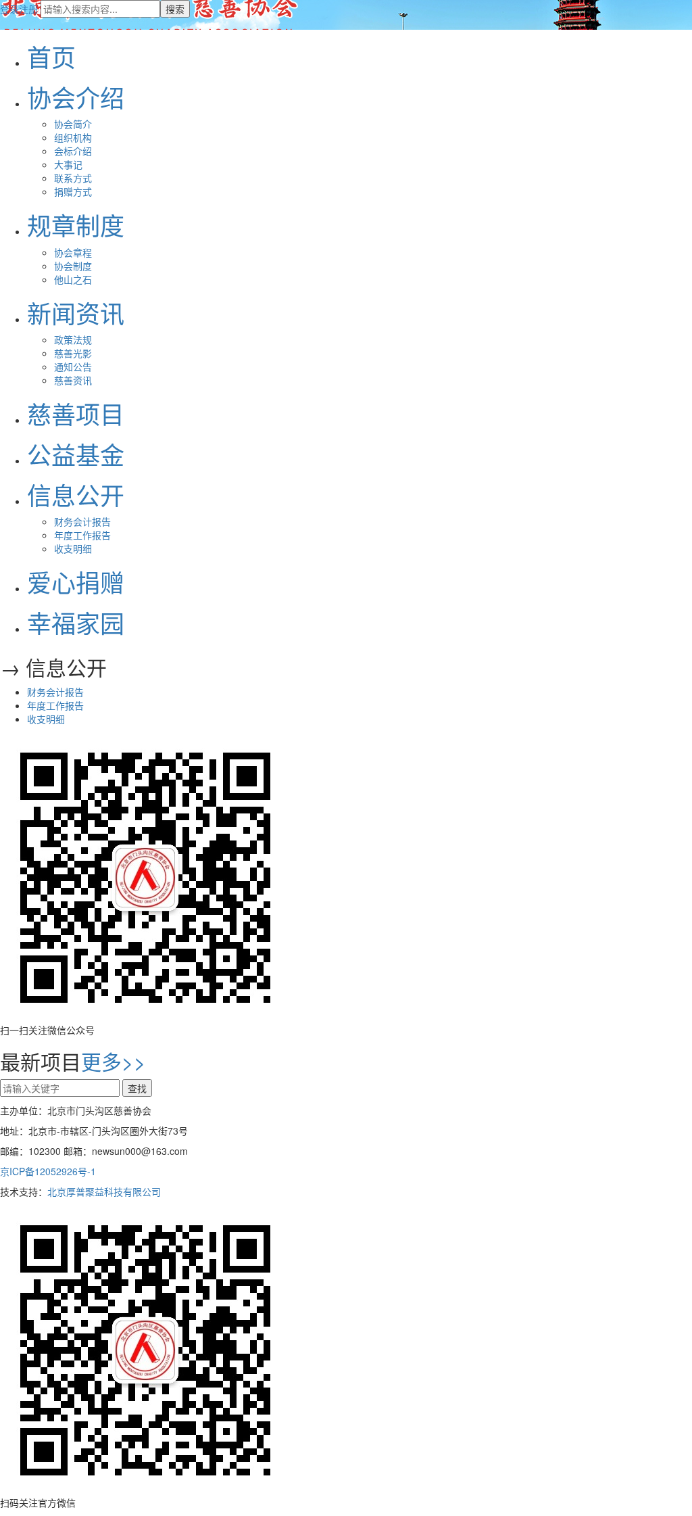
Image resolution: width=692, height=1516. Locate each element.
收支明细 (73, 548)
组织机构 (73, 137)
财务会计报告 (82, 521)
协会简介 (73, 124)
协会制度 (73, 266)
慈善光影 (73, 353)
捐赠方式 (73, 191)
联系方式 (73, 178)
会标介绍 (73, 151)
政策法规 (73, 339)
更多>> (113, 1061)
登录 (9, 9)
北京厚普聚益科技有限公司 (104, 1191)
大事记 (68, 164)
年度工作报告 (82, 535)
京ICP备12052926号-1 (48, 1171)
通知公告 (73, 366)
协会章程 (73, 252)
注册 (28, 9)
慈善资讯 (73, 380)
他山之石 (73, 279)
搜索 (175, 9)
